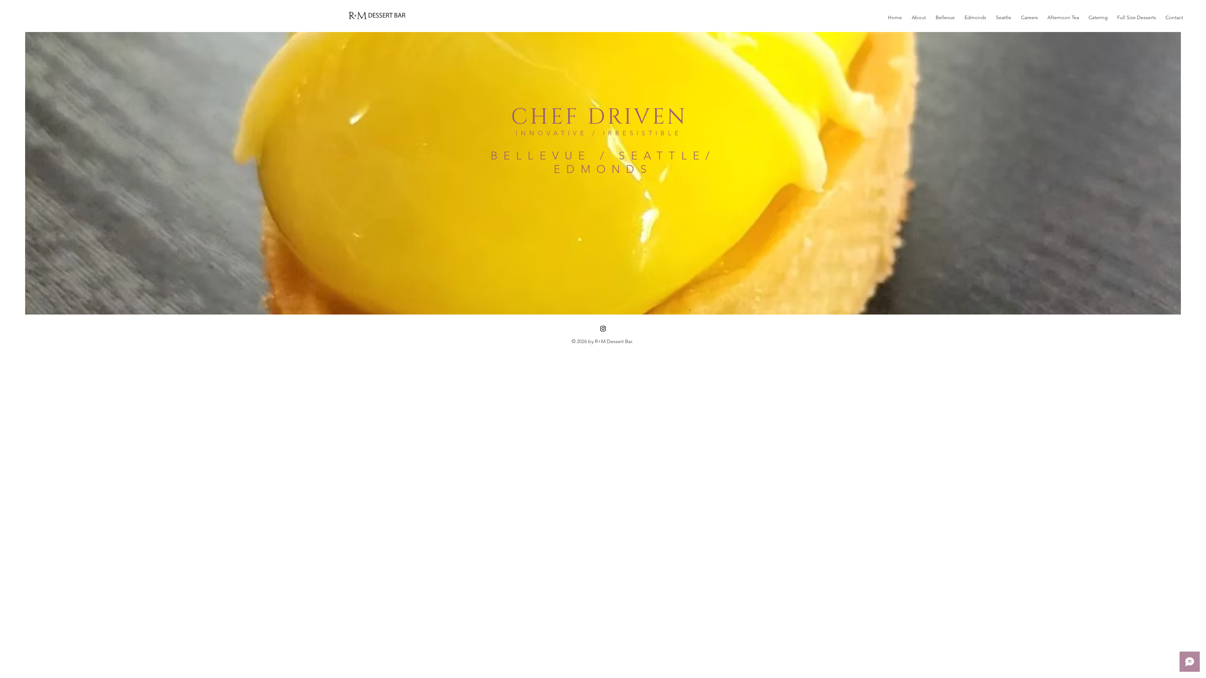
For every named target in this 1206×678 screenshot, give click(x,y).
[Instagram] (603, 328)
